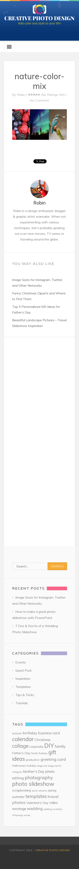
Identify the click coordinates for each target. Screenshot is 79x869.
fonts (34, 753)
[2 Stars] (31, 94)
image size (42, 765)
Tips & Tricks (24, 695)
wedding (35, 808)
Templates (23, 687)
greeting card (53, 759)
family (60, 746)
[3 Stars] (34, 94)
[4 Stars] (36, 94)
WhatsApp (17, 815)
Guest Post (23, 670)
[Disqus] (39, 388)
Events (20, 662)
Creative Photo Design (52, 850)
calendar (23, 739)
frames (43, 753)
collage (20, 746)
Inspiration (22, 679)
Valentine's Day (37, 803)
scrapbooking (21, 790)
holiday (31, 765)
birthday (30, 733)
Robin (21, 95)
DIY (49, 745)
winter (27, 815)
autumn (17, 733)
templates (36, 796)
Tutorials (21, 703)
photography (39, 777)
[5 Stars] (39, 94)
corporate (36, 747)
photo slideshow (33, 783)
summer (18, 797)
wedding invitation (53, 809)
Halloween (19, 765)
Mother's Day (33, 771)
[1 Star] (29, 94)
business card (49, 733)
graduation (33, 759)
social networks (39, 790)
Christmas (42, 740)
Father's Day (21, 753)
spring (52, 790)
